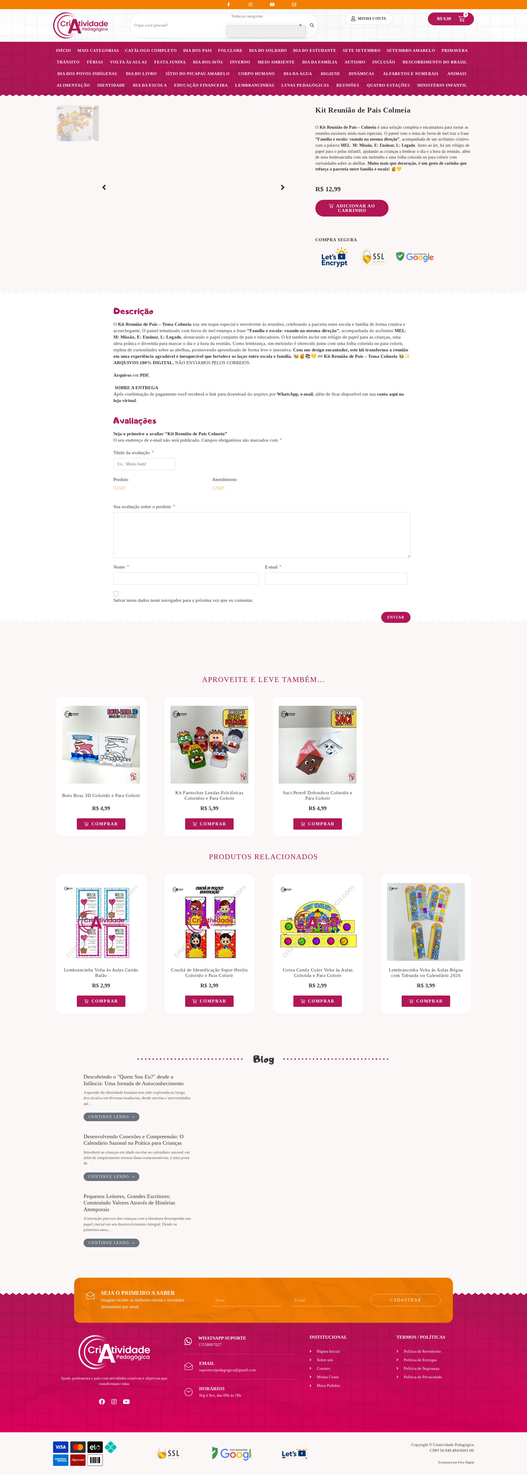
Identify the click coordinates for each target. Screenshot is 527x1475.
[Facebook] (102, 1402)
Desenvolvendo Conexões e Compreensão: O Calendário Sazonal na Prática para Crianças (134, 1139)
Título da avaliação (133, 452)
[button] (104, 187)
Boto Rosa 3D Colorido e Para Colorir (101, 795)
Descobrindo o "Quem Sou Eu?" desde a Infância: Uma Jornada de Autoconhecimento (134, 1080)
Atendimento (224, 479)
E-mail (273, 567)
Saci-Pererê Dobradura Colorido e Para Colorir (317, 795)
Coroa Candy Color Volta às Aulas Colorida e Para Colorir (318, 972)
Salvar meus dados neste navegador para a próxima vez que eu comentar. (183, 600)
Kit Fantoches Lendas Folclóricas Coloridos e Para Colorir (209, 795)
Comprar (104, 824)
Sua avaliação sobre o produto (144, 506)
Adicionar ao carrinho (355, 208)
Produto (120, 479)
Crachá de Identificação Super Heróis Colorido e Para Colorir (209, 972)
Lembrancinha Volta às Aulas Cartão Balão (101, 972)
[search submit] (312, 25)
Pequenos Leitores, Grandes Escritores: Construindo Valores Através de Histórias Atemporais (129, 1202)
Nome (121, 567)
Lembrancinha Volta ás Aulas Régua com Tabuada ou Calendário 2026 (426, 972)
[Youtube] (126, 1402)
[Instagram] (114, 1402)
